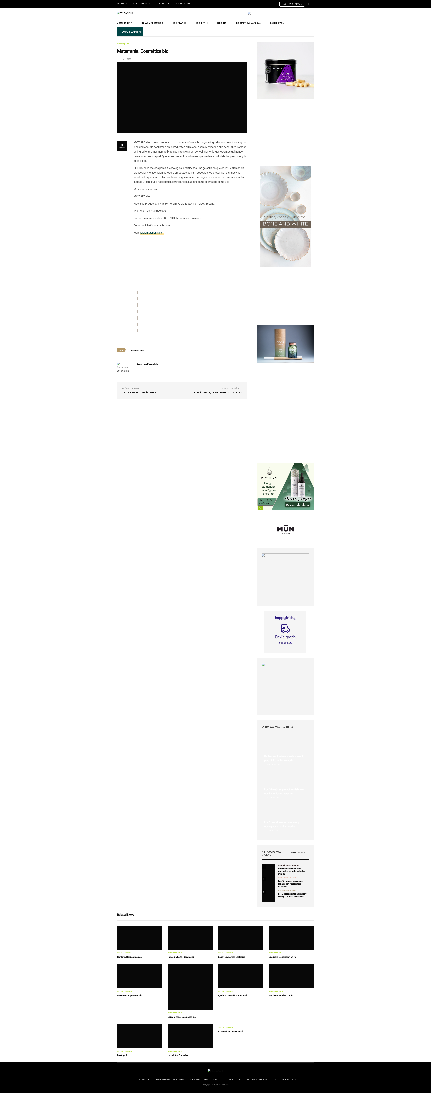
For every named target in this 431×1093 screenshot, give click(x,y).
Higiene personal (287, 890)
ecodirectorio (137, 350)
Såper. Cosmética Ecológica (231, 957)
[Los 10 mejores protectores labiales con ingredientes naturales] (285, 785)
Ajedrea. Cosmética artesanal (232, 995)
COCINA (221, 23)
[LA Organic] (139, 1036)
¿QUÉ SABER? (124, 23)
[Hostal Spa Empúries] (190, 1036)
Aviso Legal (235, 1079)
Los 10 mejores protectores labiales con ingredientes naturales (290, 884)
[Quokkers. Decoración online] (291, 938)
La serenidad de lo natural (230, 1031)
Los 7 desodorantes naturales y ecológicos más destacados (292, 895)
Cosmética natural (288, 878)
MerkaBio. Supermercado (129, 995)
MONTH (301, 852)
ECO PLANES (179, 23)
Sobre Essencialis (141, 4)
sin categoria (123, 44)
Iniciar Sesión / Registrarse (170, 1079)
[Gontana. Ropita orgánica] (139, 938)
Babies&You (277, 23)
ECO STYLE (202, 23)
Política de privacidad (258, 1079)
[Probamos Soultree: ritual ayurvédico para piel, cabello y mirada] (285, 752)
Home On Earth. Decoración (181, 957)
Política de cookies (285, 1079)
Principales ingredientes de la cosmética (218, 392)
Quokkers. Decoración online (282, 957)
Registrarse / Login (292, 4)
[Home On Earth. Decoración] (190, 938)
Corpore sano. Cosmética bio (139, 392)
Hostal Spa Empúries (178, 1055)
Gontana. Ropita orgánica (129, 957)
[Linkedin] (137, 324)
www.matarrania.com (152, 232)
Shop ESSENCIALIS (184, 4)
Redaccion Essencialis (147, 364)
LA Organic (122, 1055)
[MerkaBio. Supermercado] (139, 976)
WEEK (293, 852)
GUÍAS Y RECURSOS (152, 23)
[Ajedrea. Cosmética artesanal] (240, 976)
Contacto (122, 4)
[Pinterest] (137, 311)
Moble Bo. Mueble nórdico (281, 995)
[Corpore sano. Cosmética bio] (190, 987)
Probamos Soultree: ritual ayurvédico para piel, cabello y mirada (291, 871)
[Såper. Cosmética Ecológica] (240, 938)
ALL (292, 855)
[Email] (137, 330)
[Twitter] (137, 298)
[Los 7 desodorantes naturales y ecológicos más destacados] (285, 818)
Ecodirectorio (163, 4)
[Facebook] (137, 305)
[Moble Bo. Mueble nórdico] (291, 976)
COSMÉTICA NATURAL (248, 23)
